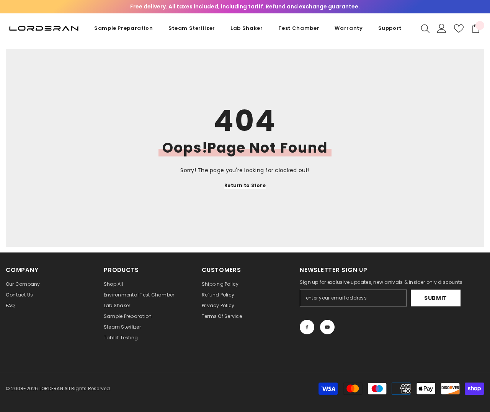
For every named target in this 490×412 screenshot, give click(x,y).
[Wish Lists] (459, 28)
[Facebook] (307, 327)
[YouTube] (327, 327)
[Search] (425, 28)
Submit (435, 298)
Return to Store (245, 185)
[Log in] (441, 28)
